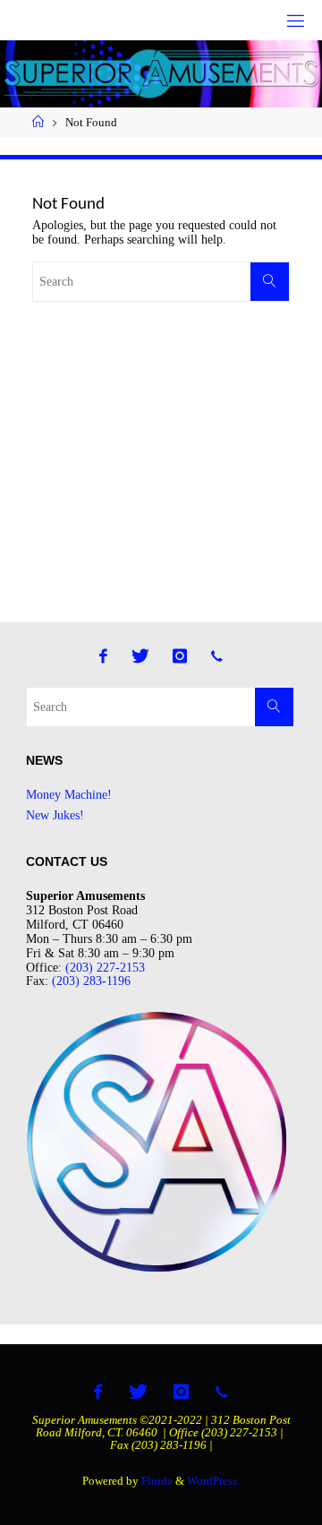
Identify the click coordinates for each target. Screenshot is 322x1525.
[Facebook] (104, 656)
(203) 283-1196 (91, 980)
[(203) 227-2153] (217, 656)
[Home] (38, 122)
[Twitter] (140, 656)
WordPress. (213, 1480)
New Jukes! (55, 815)
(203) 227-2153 (105, 967)
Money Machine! (69, 794)
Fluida (156, 1480)
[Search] (269, 281)
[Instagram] (180, 656)
